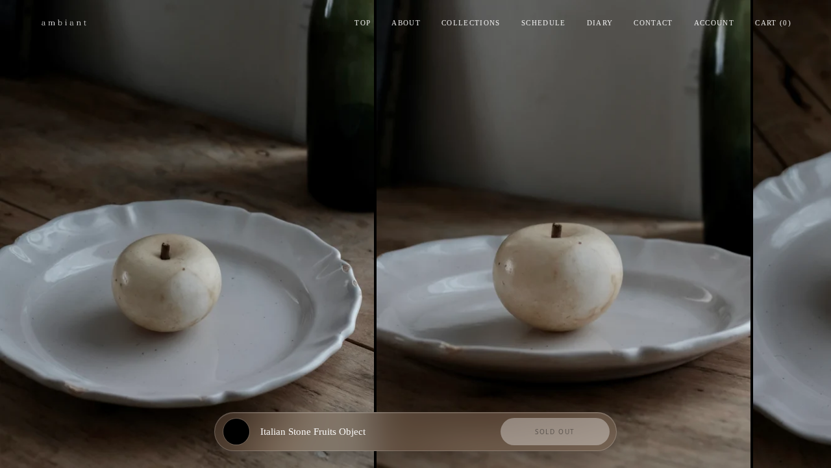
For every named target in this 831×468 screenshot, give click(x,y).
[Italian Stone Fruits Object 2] (563, 234)
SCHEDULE (543, 23)
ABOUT (406, 23)
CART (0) (773, 23)
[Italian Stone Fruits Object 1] (187, 234)
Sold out (555, 431)
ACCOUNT (714, 23)
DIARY (600, 23)
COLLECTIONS (471, 23)
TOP (362, 23)
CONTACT (653, 23)
